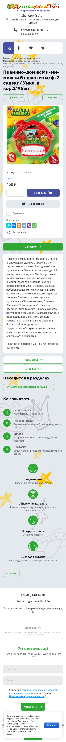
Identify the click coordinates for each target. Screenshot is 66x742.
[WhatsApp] (34, 225)
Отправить (30, 706)
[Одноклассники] (19, 225)
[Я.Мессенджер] (8, 225)
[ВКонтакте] (14, 225)
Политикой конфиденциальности (27, 696)
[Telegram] (24, 225)
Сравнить (18, 213)
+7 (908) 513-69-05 (32, 29)
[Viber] (29, 225)
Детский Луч (33, 15)
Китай (9, 178)
